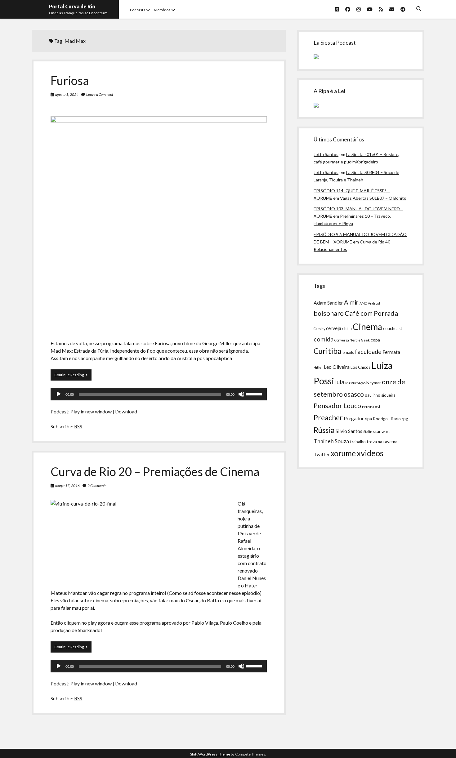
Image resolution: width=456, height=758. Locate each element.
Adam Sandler (328, 302)
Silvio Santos (349, 431)
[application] (158, 394)
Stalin (367, 432)
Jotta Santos (326, 154)
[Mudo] (241, 394)
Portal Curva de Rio (72, 6)
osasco (354, 394)
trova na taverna (382, 441)
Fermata (391, 352)
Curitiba (328, 350)
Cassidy (319, 329)
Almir (351, 302)
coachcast (392, 328)
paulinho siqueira (380, 395)
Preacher (328, 417)
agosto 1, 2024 (66, 94)
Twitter (322, 454)
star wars (381, 431)
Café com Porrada (371, 313)
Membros (162, 9)
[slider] (255, 393)
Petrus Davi (371, 407)
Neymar (373, 382)
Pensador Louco (337, 406)
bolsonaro (329, 313)
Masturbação (355, 383)
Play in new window (91, 411)
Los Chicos (360, 367)
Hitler (318, 367)
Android (374, 303)
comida (323, 339)
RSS (78, 426)
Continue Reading (73, 374)
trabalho (358, 441)
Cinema (367, 326)
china (347, 328)
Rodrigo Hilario (387, 418)
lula (339, 382)
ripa (368, 418)
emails (348, 352)
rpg (405, 418)
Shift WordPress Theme (210, 754)
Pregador (354, 418)
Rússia (324, 430)
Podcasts (137, 9)
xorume (343, 453)
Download (126, 411)
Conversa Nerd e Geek (352, 340)
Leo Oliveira (337, 367)
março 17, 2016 (67, 485)
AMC (363, 303)
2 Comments (96, 485)
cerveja (333, 328)
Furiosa (70, 80)
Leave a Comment (99, 94)
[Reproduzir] (59, 394)
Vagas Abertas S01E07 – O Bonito (373, 198)
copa (375, 339)
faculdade (368, 351)
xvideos (370, 453)
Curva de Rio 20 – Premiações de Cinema (155, 471)
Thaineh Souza (331, 441)
